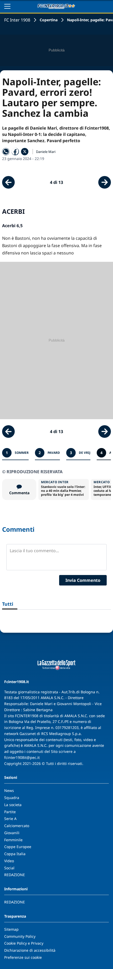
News (9, 790)
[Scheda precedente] (8, 182)
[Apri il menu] (7, 6)
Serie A (10, 818)
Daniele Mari (45, 151)
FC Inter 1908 (17, 20)
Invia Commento (82, 580)
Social (9, 867)
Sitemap (11, 929)
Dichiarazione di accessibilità (29, 950)
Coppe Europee (17, 846)
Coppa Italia (14, 853)
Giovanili (11, 832)
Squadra (11, 797)
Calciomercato (16, 825)
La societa (13, 804)
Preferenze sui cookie (23, 957)
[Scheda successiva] (104, 182)
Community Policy (19, 936)
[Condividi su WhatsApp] (5, 151)
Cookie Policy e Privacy (23, 943)
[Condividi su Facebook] (15, 151)
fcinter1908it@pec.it (22, 757)
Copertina (49, 19)
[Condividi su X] (24, 151)
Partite (10, 811)
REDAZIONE (14, 874)
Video (9, 860)
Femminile (13, 839)
